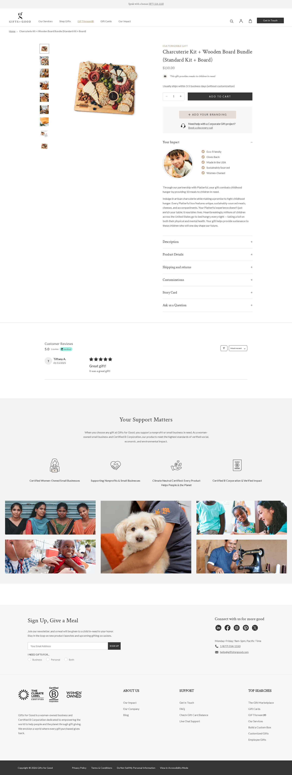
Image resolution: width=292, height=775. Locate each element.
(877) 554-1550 (156, 4)
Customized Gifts (258, 733)
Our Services (46, 21)
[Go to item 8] (44, 134)
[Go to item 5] (44, 97)
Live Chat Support (189, 721)
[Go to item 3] (44, 73)
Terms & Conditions (101, 767)
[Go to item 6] (44, 109)
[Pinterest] (246, 628)
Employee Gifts (257, 739)
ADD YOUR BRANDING (209, 114)
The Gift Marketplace (261, 702)
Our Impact (124, 21)
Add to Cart (220, 96)
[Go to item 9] (44, 146)
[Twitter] (255, 628)
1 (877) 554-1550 (230, 646)
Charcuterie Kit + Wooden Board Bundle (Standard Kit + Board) (52, 31)
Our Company (131, 708)
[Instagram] (237, 628)
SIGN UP (114, 646)
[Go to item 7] (44, 121)
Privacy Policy (79, 767)
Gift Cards (106, 21)
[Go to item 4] (44, 85)
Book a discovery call (200, 127)
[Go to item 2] (44, 61)
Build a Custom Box (259, 727)
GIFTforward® (86, 21)
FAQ (182, 708)
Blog (126, 714)
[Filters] (223, 348)
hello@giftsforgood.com (234, 652)
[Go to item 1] (44, 48)
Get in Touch (270, 20)
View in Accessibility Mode (174, 767)
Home (12, 31)
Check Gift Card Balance (193, 714)
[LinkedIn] (218, 628)
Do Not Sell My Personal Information (136, 767)
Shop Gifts (65, 21)
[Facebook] (227, 628)
